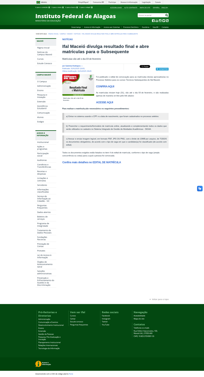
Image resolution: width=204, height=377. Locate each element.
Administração (44, 319)
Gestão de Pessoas (46, 334)
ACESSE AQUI (104, 102)
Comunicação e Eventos (48, 322)
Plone (71, 374)
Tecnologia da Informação (49, 348)
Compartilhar (163, 69)
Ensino (41, 328)
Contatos (165, 27)
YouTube (156, 20)
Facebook (153, 20)
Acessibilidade (116, 8)
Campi (72, 319)
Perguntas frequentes (79, 325)
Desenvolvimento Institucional (51, 325)
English (165, 8)
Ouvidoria (145, 27)
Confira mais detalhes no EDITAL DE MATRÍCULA (91, 162)
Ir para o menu (57, 7)
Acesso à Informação (92, 27)
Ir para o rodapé (86, 7)
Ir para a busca (71, 7)
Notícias (77, 34)
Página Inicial (53, 34)
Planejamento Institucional (49, 342)
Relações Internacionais (48, 345)
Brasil (44, 2)
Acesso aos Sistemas (112, 27)
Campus (63, 34)
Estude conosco (76, 322)
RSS (167, 20)
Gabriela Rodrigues (73, 66)
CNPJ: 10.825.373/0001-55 (144, 336)
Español (156, 8)
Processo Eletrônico (130, 27)
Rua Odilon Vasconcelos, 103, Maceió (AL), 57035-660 (146, 332)
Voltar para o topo (160, 299)
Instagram (160, 20)
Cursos (73, 316)
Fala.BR (155, 27)
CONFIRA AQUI (105, 86)
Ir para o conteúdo (42, 7)
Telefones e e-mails (141, 328)
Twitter (163, 20)
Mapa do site (145, 8)
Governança (76, 27)
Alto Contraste (130, 8)
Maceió (69, 34)
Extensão (42, 331)
